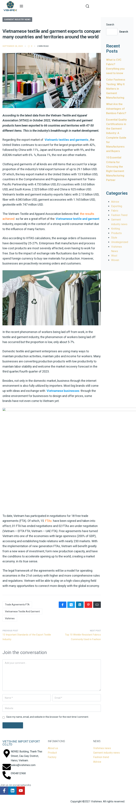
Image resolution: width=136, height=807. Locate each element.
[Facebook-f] (4, 790)
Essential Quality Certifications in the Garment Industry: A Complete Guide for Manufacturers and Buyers (116, 135)
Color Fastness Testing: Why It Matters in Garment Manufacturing (115, 88)
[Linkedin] (12, 790)
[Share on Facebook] (62, 605)
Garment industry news (17, 19)
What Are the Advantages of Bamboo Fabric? (116, 109)
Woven (115, 260)
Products (116, 233)
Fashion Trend (119, 215)
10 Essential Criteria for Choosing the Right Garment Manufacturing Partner (115, 169)
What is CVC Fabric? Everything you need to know (115, 66)
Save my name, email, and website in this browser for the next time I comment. (47, 717)
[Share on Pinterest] (88, 605)
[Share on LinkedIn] (80, 605)
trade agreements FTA (17, 604)
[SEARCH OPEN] (87, 6)
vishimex (10, 618)
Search (110, 24)
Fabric (114, 210)
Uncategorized (119, 242)
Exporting (116, 206)
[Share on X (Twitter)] (71, 605)
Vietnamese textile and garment (22, 611)
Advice (115, 201)
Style (114, 237)
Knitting (115, 228)
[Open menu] (21, 6)
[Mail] (97, 605)
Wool (114, 255)
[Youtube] (21, 790)
